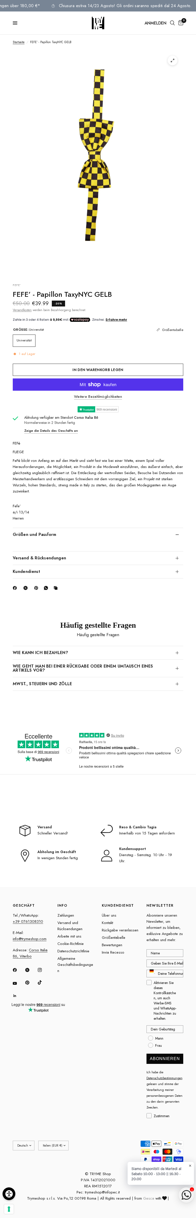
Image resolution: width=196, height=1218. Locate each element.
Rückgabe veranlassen (120, 930)
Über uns (109, 915)
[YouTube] (18, 983)
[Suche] (172, 22)
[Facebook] (16, 588)
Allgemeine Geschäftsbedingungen (75, 965)
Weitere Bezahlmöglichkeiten (98, 397)
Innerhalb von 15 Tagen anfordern (147, 833)
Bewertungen (112, 945)
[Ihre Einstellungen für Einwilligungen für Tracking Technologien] (9, 1209)
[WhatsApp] (47, 588)
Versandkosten (22, 310)
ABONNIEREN (165, 1058)
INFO (62, 905)
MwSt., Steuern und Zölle (42, 684)
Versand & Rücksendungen (39, 558)
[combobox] (151, 973)
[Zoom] (172, 60)
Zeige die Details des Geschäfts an (51, 430)
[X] (26, 588)
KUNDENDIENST (118, 905)
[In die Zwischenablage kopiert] (57, 588)
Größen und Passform (34, 534)
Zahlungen (65, 915)
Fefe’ (17, 285)
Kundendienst (26, 571)
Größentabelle (113, 937)
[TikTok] (43, 982)
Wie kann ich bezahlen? (40, 653)
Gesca (148, 1198)
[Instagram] (43, 970)
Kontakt (107, 923)
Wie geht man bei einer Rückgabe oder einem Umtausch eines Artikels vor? (83, 668)
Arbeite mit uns (69, 936)
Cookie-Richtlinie (70, 943)
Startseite (18, 42)
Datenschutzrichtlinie (73, 951)
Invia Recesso (113, 952)
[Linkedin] (18, 995)
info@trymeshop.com (29, 939)
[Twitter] (30, 970)
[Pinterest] (37, 588)
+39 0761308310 (28, 921)
